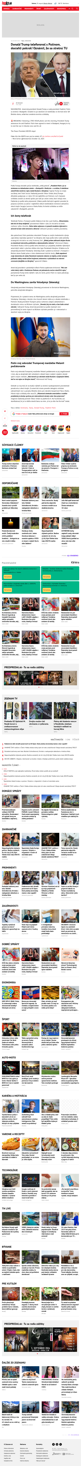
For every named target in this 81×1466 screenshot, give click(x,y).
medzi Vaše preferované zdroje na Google (35, 414)
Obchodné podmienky (26, 1453)
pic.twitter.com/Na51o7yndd (53, 136)
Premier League (6, 1049)
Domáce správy (11, 791)
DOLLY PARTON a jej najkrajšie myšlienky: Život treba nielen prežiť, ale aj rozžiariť (31, 771)
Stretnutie (24, 408)
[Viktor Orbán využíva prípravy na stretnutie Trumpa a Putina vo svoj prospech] (70, 455)
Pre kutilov (9, 1283)
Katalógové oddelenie (42, 1456)
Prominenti (28, 9)
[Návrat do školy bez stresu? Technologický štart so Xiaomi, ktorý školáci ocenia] (70, 954)
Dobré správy (10, 944)
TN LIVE (6, 1208)
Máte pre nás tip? (40, 1461)
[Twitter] (60, 1444)
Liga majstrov (44, 1047)
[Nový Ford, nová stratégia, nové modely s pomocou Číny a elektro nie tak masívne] (31, 1067)
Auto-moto (9, 1057)
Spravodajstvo (40, 1448)
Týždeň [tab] (75, 739)
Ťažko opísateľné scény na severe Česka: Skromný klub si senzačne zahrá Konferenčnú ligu (30, 1042)
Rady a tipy (64, 1162)
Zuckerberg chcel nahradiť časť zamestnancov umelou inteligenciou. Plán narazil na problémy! (30, 1119)
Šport (38, 9)
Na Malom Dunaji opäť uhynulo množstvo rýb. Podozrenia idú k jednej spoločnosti (10, 1230)
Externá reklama (24, 1451)
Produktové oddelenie (42, 1451)
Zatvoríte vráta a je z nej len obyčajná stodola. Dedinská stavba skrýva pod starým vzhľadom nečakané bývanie (50, 1270)
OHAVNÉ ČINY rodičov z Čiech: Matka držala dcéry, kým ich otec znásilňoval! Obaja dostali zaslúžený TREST (40, 748)
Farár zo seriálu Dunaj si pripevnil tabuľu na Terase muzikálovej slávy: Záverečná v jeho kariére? (69, 890)
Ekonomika (61, 9)
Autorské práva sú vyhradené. (60, 1450)
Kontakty (39, 1444)
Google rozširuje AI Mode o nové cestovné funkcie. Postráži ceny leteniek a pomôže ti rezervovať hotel (30, 1193)
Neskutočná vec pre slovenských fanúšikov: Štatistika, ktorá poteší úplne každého (69, 616)
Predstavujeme (65, 1085)
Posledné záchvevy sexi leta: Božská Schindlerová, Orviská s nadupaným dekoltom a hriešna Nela (37, 751)
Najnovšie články (10, 765)
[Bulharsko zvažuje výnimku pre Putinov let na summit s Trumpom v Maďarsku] (50, 455)
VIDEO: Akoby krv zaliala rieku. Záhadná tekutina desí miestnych (30, 1229)
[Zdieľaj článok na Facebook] (5, 418)
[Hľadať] (72, 9)
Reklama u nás (24, 1448)
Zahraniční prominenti (27, 895)
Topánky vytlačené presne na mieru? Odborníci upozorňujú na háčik (10, 928)
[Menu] (77, 9)
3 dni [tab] (67, 739)
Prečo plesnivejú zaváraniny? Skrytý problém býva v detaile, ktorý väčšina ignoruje (10, 1305)
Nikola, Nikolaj (47, 3)
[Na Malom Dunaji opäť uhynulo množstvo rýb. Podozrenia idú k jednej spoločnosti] (11, 1218)
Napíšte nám (7, 1458)
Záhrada (24, 1311)
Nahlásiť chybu (15, 421)
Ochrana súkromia (9, 1451)
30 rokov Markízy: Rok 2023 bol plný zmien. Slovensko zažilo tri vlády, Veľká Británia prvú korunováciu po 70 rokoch (70, 1231)
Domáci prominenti (7, 897)
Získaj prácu (44, 1125)
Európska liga (25, 1049)
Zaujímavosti (49, 9)
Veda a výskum (45, 1200)
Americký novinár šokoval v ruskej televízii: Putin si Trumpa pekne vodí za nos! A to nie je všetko (29, 468)
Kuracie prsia (44, 1162)
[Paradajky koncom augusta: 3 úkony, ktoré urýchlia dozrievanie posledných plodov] (31, 1294)
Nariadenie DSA (8, 1461)
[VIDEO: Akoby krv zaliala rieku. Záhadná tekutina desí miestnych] (31, 1218)
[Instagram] (57, 1444)
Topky (22, 40)
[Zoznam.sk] (57, 1454)
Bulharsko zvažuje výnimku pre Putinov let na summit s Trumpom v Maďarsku (50, 467)
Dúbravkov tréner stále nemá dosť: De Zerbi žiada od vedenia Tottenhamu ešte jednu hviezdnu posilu (10, 1042)
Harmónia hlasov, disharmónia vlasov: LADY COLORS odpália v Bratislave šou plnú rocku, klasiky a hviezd (30, 617)
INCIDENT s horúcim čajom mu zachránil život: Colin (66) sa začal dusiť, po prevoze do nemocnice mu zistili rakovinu (70, 929)
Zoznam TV (10, 698)
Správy (6, 731)
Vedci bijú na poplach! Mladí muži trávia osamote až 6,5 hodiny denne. (30, 928)
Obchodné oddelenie (42, 1453)
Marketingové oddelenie (42, 1458)
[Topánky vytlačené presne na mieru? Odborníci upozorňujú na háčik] (11, 916)
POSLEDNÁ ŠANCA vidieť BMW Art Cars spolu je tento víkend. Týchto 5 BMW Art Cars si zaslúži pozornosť (10, 1080)
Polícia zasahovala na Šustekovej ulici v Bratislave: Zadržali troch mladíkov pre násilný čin (70, 813)
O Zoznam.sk (8, 1444)
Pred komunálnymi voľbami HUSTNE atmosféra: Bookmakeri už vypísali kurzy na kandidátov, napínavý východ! (10, 814)
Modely (23, 1085)
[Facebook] (53, 1444)
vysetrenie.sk (44, 935)
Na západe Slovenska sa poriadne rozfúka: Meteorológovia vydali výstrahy (49, 813)
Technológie (10, 1170)
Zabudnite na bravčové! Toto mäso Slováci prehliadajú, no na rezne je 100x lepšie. (30, 1156)
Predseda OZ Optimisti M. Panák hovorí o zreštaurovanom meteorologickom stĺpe (14, 725)
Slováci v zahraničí (66, 1049)
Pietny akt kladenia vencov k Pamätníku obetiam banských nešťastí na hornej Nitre (65, 725)
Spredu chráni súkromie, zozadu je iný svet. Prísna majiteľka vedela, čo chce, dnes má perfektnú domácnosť (31, 1270)
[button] (61, 103)
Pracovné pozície (9, 563)
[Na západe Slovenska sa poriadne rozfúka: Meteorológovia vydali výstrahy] (50, 801)
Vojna (31, 408)
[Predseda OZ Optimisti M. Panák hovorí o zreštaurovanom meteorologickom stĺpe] (15, 710)
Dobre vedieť (5, 624)
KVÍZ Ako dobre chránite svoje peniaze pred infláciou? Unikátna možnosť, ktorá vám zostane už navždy (50, 617)
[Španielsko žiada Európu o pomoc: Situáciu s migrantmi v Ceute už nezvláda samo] (31, 839)
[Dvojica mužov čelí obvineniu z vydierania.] (40, 710)
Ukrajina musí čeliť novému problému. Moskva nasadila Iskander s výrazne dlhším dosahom (8, 1193)
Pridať (65, 414)
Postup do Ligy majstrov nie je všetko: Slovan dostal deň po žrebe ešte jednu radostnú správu (50, 1041)
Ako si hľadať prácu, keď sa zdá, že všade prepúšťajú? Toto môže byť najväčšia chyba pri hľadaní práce (49, 1119)
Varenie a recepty (13, 1134)
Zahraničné (17, 9)
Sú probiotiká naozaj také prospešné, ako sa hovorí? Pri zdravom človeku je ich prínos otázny (49, 1193)
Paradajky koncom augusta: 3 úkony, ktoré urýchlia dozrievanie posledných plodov (30, 1305)
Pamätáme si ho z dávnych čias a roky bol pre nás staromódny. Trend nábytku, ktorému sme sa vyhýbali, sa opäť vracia (69, 1270)
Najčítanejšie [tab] (57, 739)
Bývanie (7, 1246)
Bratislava (63, 818)
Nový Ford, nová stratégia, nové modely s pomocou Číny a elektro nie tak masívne (30, 1079)
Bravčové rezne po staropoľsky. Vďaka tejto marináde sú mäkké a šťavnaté (10, 1156)
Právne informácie (9, 1448)
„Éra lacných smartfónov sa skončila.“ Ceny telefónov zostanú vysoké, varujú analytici (69, 1192)
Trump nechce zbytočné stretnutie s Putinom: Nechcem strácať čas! (10, 466)
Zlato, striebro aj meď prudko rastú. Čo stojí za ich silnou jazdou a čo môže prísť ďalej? (49, 1004)
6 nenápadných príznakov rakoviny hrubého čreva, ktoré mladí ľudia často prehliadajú (48, 929)
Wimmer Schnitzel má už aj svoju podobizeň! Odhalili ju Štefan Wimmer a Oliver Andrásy (50, 890)
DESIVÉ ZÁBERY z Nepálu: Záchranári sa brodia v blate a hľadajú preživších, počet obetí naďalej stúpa (38, 759)
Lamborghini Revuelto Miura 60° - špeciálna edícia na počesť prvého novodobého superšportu (70, 1079)
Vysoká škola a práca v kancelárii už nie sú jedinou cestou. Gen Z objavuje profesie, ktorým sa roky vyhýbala (10, 1119)
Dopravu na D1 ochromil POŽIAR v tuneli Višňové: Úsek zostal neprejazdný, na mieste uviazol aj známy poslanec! (30, 814)
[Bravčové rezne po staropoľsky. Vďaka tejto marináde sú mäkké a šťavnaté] (11, 1144)
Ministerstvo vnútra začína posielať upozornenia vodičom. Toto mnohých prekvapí (49, 1079)
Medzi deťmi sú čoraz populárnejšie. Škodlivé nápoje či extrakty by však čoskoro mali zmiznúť (49, 1231)
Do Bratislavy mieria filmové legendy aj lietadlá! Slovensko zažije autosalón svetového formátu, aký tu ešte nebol (10, 617)
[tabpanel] (40, 751)
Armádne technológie (7, 1200)
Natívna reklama (24, 1461)
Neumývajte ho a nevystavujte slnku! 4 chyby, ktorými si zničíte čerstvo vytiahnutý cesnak (49, 1306)
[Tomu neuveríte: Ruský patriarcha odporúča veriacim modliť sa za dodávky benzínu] (70, 839)
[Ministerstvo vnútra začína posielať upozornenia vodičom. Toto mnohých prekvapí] (50, 1067)
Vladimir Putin (50, 408)
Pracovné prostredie (7, 1125)
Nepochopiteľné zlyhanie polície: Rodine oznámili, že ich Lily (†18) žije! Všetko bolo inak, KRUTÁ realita (39, 755)
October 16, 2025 (38, 139)
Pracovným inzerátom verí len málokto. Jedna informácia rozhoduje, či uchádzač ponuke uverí (69, 1118)
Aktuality (24, 1125)
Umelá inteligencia (26, 1200)
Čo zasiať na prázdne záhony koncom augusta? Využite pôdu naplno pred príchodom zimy (70, 1305)
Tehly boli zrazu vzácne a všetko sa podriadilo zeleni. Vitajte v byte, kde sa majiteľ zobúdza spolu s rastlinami (11, 1270)
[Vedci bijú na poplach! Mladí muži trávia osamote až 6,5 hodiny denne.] (31, 916)
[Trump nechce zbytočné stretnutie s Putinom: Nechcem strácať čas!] (11, 455)
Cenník (22, 1456)
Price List (22, 1458)
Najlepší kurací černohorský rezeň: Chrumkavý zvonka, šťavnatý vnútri (48, 1156)
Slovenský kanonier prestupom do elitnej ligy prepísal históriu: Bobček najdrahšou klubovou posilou (68, 1042)
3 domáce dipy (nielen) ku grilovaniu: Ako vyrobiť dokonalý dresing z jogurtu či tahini (70, 1156)
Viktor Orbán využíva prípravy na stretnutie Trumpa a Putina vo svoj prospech (69, 467)
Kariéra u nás (7, 1456)
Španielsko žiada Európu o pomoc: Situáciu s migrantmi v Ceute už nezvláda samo (31, 781)
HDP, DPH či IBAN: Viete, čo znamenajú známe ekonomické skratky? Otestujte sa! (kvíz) (10, 1004)
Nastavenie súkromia (9, 1453)
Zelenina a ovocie (65, 1311)
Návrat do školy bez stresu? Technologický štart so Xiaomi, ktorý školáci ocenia (69, 966)
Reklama (23, 1444)
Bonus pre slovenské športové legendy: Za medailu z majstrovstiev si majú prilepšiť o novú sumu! (30, 1005)
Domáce (6, 9)
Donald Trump (39, 408)
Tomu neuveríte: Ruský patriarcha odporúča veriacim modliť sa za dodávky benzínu (69, 851)
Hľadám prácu (64, 1123)
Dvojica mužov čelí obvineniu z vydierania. (39, 722)
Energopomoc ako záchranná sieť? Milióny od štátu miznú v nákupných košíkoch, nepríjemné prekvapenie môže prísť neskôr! (70, 1005)
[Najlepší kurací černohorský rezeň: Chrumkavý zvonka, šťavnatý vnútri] (50, 1144)
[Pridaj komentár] (5, 411)
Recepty (4, 1311)
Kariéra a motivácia (14, 1095)
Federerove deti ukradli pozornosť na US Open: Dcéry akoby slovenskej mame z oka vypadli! (35, 744)
